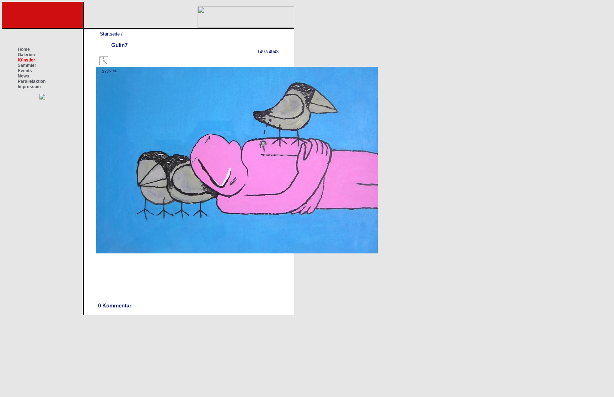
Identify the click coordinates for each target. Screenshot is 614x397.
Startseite (110, 34)
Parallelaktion (31, 81)
